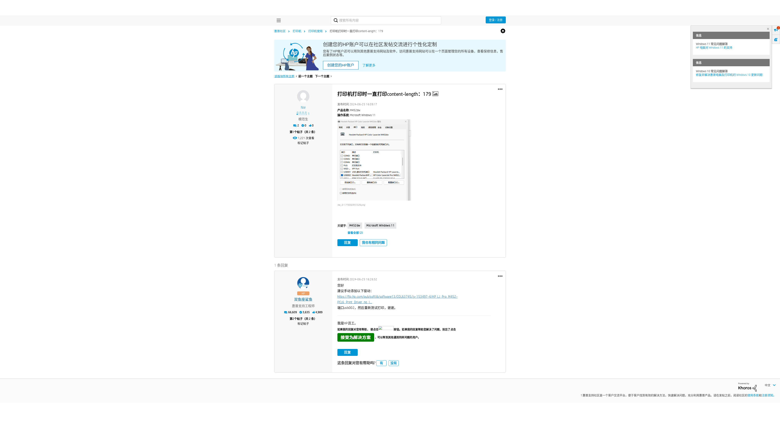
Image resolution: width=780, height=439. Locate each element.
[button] (500, 89)
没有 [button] (393, 363)
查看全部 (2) (355, 233)
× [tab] (768, 29)
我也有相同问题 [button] (373, 242)
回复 (347, 242)
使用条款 (753, 395)
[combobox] (386, 20)
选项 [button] (503, 31)
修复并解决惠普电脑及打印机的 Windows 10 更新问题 (729, 75)
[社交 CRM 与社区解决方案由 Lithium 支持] (747, 387)
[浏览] (277, 20)
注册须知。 (769, 395)
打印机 (297, 31)
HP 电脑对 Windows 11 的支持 (714, 47)
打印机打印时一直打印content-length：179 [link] (356, 31)
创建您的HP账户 (340, 65)
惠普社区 (280, 31)
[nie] (303, 96)
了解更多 (368, 65)
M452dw (355, 225)
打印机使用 (315, 31)
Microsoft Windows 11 (380, 225)
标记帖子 (303, 143)
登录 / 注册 (496, 20)
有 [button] (381, 363)
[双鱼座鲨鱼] (303, 283)
